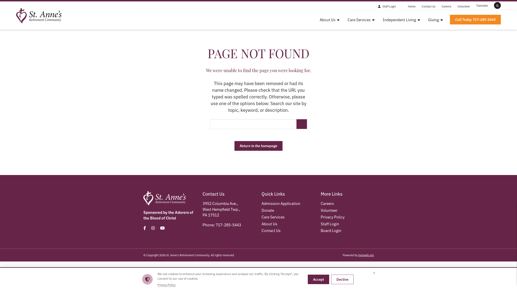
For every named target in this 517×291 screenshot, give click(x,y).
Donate (268, 210)
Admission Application (281, 203)
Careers (327, 203)
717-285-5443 (228, 224)
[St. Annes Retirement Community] (39, 15)
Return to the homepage (258, 145)
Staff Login (330, 223)
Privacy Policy (333, 216)
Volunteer (329, 210)
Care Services (359, 19)
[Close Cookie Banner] (374, 273)
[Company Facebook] (144, 228)
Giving (433, 19)
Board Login (331, 230)
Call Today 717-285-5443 (475, 19)
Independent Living (399, 19)
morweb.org (366, 255)
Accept (318, 279)
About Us (327, 19)
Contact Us (271, 230)
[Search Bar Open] (497, 5)
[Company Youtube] (162, 228)
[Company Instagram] (153, 228)
